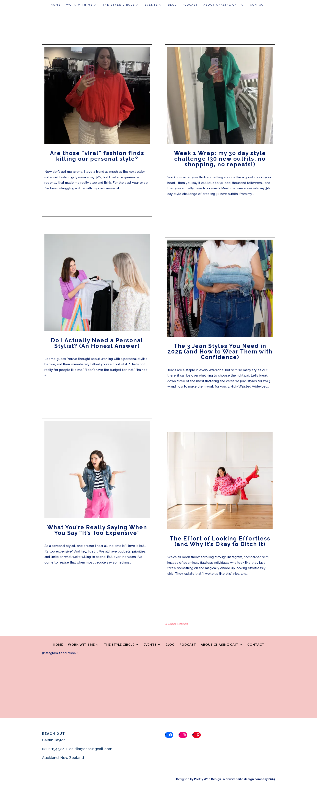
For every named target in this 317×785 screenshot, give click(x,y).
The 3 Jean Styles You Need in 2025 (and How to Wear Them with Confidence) (220, 351)
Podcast (190, 4)
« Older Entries (176, 624)
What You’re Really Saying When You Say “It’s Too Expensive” (97, 530)
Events (151, 4)
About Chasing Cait (222, 4)
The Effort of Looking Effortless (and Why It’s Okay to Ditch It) (220, 541)
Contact (258, 4)
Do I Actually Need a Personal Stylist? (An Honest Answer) (97, 343)
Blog (172, 4)
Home (56, 4)
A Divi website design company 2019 (249, 779)
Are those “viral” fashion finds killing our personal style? (97, 156)
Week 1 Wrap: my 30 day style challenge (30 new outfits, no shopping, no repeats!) (220, 159)
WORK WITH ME (79, 4)
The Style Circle (119, 4)
